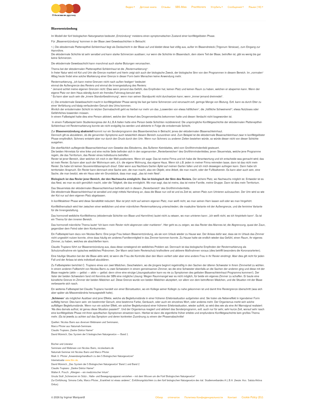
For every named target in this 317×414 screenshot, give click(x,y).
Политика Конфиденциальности (203, 397)
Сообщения (235, 7)
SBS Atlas (181, 7)
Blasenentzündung (64, 28)
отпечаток (174, 397)
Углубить (216, 7)
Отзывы (165, 7)
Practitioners (198, 7)
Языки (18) (255, 7)
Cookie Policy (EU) (252, 397)
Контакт (232, 397)
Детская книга (148, 7)
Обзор (159, 397)
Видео (129, 7)
